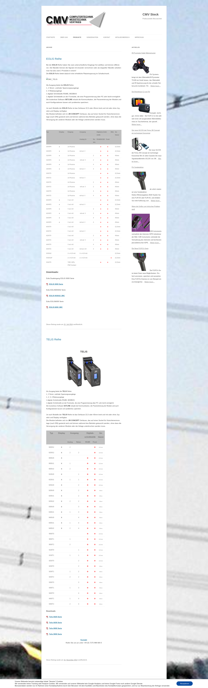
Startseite (50, 37)
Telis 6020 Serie (55, 617)
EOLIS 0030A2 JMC (57, 296)
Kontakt (106, 37)
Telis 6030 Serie (55, 622)
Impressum (139, 37)
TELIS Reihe (53, 339)
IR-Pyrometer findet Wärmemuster (144, 53)
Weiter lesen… (155, 86)
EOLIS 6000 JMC (56, 307)
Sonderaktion (92, 37)
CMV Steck (151, 14)
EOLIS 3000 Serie (56, 284)
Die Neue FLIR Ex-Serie (140, 248)
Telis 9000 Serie (55, 634)
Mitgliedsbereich (122, 37)
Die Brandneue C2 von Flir (141, 92)
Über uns (64, 37)
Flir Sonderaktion (137, 167)
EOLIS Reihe (54, 58)
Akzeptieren (184, 684)
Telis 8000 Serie (55, 628)
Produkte (77, 37)
